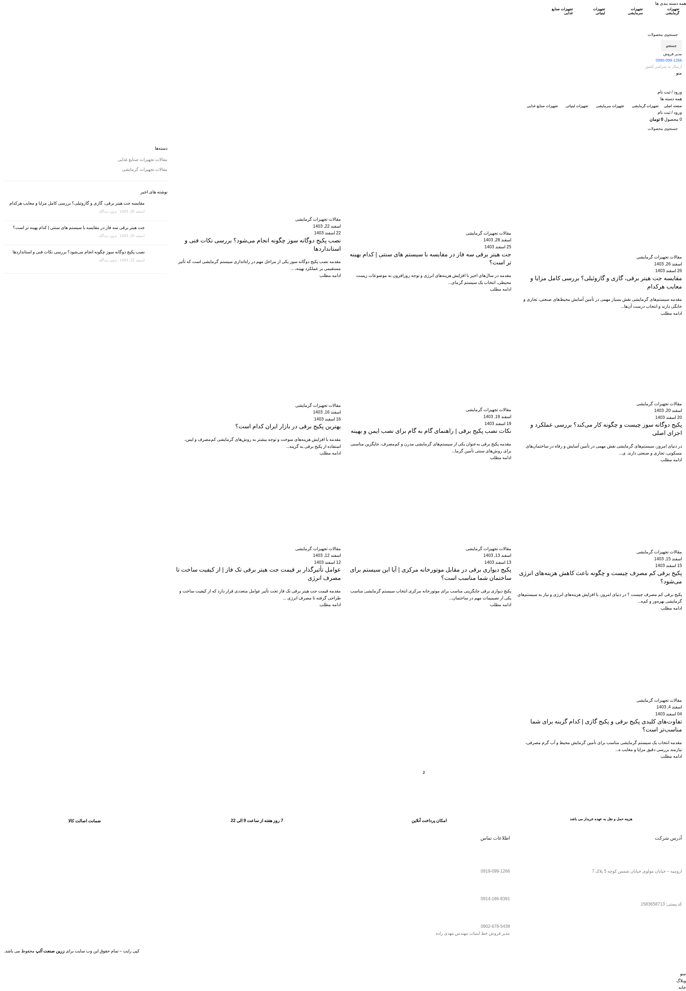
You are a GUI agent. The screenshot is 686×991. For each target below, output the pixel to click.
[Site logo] (655, 22)
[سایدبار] (679, 963)
